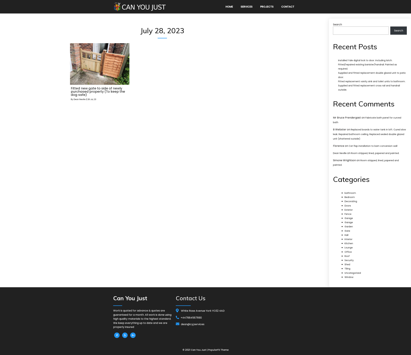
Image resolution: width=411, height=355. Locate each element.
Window (349, 277)
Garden (349, 226)
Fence (348, 214)
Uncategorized (353, 273)
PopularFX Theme (218, 349)
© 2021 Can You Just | (195, 349)
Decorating (351, 201)
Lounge (349, 247)
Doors (348, 205)
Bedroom (350, 197)
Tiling (347, 268)
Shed (347, 264)
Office (348, 252)
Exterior (349, 209)
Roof (347, 256)
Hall (346, 235)
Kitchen (349, 243)
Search (337, 24)
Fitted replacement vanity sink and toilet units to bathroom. (371, 81)
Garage (349, 218)
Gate (347, 230)
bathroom (350, 193)
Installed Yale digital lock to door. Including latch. (365, 60)
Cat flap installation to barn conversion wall (373, 146)
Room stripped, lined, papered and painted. (375, 153)
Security (349, 260)
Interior (348, 239)
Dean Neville (79, 99)
